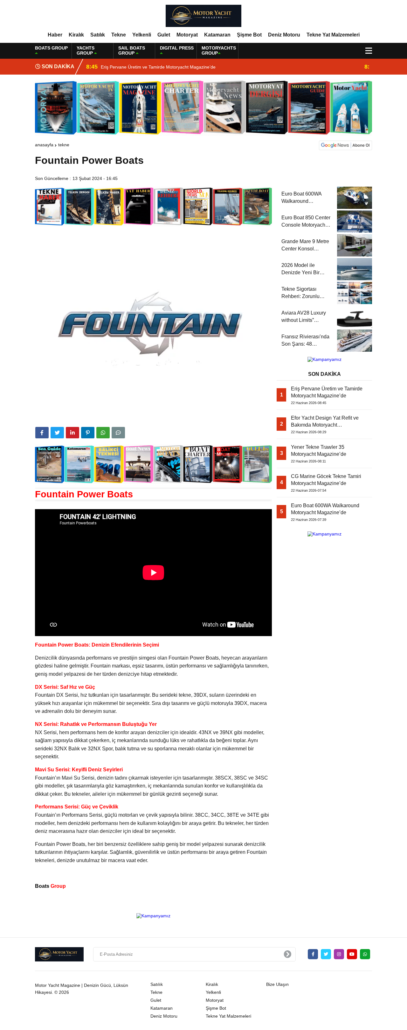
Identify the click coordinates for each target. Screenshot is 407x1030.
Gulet (163, 34)
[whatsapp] (365, 954)
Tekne (118, 34)
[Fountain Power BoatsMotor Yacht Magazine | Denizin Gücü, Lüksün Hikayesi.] (203, 15)
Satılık (97, 34)
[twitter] (57, 433)
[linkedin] (72, 433)
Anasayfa (44, 144)
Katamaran (217, 34)
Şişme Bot (249, 34)
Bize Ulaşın (277, 984)
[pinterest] (88, 433)
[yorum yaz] (118, 433)
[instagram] (339, 954)
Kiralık (76, 34)
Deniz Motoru (284, 34)
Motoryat (187, 34)
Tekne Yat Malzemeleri (333, 34)
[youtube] (352, 954)
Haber (55, 34)
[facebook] (42, 433)
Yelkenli (141, 34)
